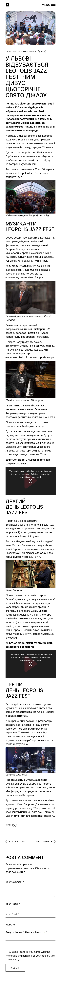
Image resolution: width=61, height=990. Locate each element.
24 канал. (48, 147)
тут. (42, 426)
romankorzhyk (27, 51)
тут (20, 176)
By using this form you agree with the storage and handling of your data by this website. (31, 955)
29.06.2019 (11, 51)
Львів (42, 51)
